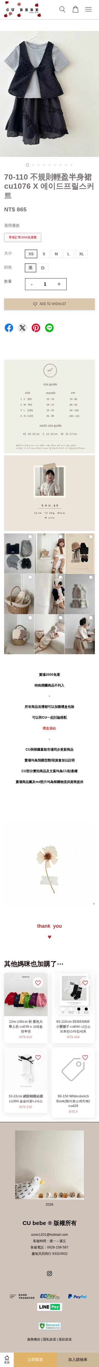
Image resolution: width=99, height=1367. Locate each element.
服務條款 (33, 1339)
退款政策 (65, 1339)
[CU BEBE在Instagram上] (49, 1276)
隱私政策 (49, 1339)
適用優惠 (12, 225)
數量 (8, 281)
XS (31, 254)
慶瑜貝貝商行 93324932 (50, 1254)
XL (81, 254)
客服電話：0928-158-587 (49, 1247)
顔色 (8, 267)
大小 (8, 253)
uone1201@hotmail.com (49, 1235)
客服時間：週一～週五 (49, 1241)
